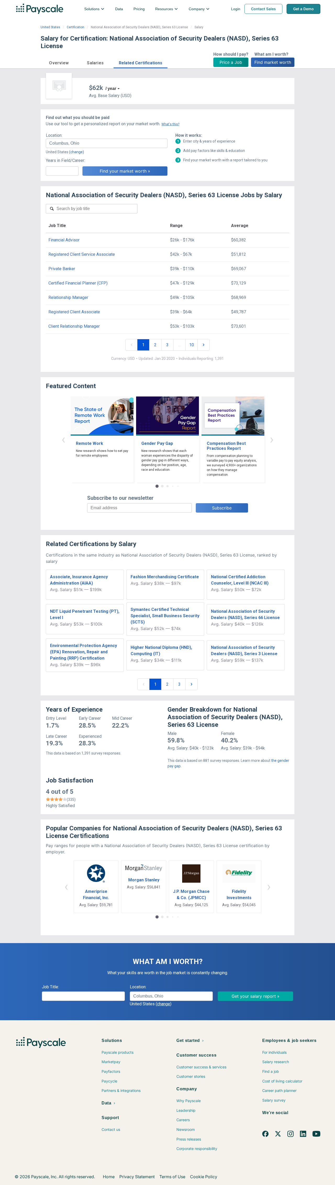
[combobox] (107, 143)
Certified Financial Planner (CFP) (78, 283)
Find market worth (272, 62)
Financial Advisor (64, 239)
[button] (59, 62)
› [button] (271, 439)
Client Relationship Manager (74, 326)
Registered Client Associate (74, 311)
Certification (75, 27)
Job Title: (50, 986)
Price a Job (231, 62)
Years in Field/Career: (65, 160)
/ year (110, 88)
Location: (54, 135)
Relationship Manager (68, 297)
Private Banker (61, 268)
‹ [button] (63, 439)
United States (50, 27)
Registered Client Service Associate (81, 254)
